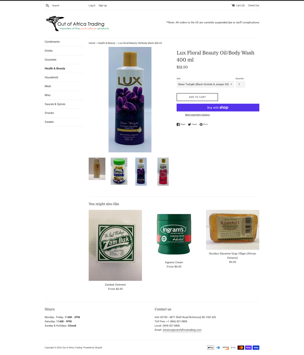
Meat (48, 86)
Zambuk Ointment (115, 284)
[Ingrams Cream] (174, 234)
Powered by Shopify (92, 347)
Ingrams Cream (174, 262)
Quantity (240, 78)
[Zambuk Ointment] (115, 245)
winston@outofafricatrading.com (182, 329)
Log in (92, 5)
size (178, 78)
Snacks (49, 113)
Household (51, 77)
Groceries (50, 59)
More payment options (197, 114)
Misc (48, 95)
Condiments (52, 41)
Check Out (253, 5)
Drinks (49, 50)
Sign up (103, 5)
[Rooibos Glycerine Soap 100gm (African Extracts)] (232, 230)
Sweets (49, 122)
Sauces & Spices (55, 104)
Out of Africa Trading (72, 347)
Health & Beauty (55, 68)
